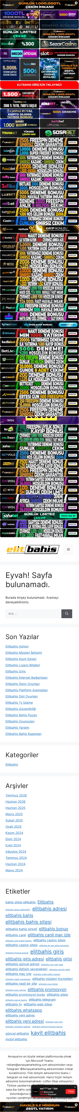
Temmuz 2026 (16, 795)
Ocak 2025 (13, 826)
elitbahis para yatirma (16, 990)
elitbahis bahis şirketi (21, 929)
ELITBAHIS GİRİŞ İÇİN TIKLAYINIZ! (39, 84)
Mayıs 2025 (14, 814)
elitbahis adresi (49, 908)
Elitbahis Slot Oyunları (22, 696)
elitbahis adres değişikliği (18, 910)
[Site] (39, 142)
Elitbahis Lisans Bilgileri (23, 665)
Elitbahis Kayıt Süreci (21, 659)
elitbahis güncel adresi (22, 964)
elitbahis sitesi (57, 994)
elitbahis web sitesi (38, 1004)
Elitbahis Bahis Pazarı (21, 715)
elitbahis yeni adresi (25, 1021)
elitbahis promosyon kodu (25, 994)
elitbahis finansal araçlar (17, 953)
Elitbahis (12, 764)
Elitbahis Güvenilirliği (21, 709)
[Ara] (66, 613)
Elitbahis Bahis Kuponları (24, 734)
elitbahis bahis (19, 915)
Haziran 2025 (15, 808)
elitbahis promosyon (47, 989)
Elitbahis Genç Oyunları (23, 684)
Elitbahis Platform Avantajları (27, 690)
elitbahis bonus (53, 928)
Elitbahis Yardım (17, 727)
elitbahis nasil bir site (21, 983)
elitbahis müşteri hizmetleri (52, 979)
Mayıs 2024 (14, 870)
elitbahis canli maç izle (49, 934)
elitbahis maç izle (18, 974)
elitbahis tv (14, 1004)
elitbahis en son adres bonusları (54, 945)
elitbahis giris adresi (25, 958)
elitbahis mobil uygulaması (18, 979)
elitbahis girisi (59, 958)
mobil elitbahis (16, 1039)
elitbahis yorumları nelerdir (18, 1027)
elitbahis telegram (42, 999)
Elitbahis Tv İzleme (19, 702)
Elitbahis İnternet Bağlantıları (27, 678)
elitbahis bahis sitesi (28, 922)
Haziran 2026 (16, 801)
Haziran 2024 (16, 864)
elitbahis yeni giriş (54, 1022)
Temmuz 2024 (16, 858)
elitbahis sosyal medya (16, 1000)
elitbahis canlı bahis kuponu (19, 941)
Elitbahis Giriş (16, 671)
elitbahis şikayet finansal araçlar (47, 1027)
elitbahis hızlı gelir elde (52, 964)
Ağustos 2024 (16, 851)
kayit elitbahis (48, 1033)
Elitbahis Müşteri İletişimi (24, 653)
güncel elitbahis (17, 1033)
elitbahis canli (16, 935)
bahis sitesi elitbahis (21, 902)
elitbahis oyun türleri (48, 984)
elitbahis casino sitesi (49, 940)
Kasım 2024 (14, 833)
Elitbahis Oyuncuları (20, 721)
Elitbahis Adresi (17, 646)
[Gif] (39, 229)
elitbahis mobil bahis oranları (46, 974)
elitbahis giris (47, 951)
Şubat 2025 (14, 820)
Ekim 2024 (13, 839)
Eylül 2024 (13, 845)
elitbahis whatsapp (24, 1010)
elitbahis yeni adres (20, 1015)
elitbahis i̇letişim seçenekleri (26, 969)
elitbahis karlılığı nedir (59, 969)
